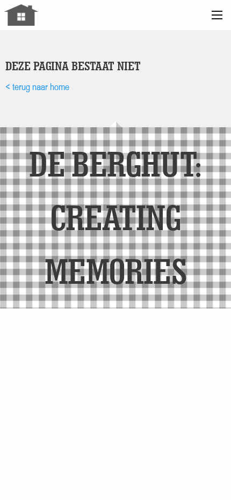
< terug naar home (37, 86)
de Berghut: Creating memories (115, 217)
